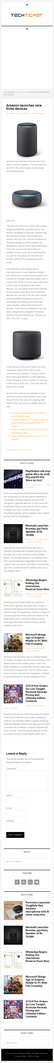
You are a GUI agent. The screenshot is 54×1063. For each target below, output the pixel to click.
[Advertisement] (27, 60)
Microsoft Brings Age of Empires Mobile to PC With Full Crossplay (36, 639)
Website (10, 821)
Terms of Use (33, 1056)
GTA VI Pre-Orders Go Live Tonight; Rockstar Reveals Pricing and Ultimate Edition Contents (37, 693)
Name (9, 795)
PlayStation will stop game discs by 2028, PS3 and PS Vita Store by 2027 (38, 476)
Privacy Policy (20, 1056)
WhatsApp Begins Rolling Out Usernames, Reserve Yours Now (37, 585)
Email (9, 808)
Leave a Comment (38, 113)
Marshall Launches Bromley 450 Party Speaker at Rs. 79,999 (37, 530)
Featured (20, 450)
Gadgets (28, 450)
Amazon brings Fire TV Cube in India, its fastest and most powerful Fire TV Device (29, 422)
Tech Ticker (27, 15)
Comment (11, 768)
